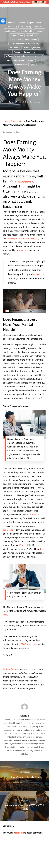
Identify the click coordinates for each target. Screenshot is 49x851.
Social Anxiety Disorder (15, 60)
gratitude (40, 31)
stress (30, 60)
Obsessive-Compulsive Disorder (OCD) (24, 44)
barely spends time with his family (23, 238)
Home (6, 121)
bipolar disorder (35, 23)
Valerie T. (14, 102)
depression (39, 27)
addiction (11, 23)
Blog (13, 121)
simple (38, 545)
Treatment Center (20, 64)
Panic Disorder (14, 48)
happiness (25, 181)
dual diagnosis (10, 31)
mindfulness (16, 39)
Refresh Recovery (11, 669)
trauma (39, 60)
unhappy (22, 250)
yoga (33, 64)
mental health (32, 35)
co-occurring (26, 27)
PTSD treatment (28, 644)
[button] (3, 21)
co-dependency (11, 27)
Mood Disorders (31, 39)
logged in (19, 832)
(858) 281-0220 (39, 2)
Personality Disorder (32, 48)
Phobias (17, 52)
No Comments (35, 102)
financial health (26, 31)
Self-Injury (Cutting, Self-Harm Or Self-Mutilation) (24, 56)
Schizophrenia (29, 52)
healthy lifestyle (17, 35)
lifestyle (22, 545)
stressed (37, 274)
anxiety (22, 23)
